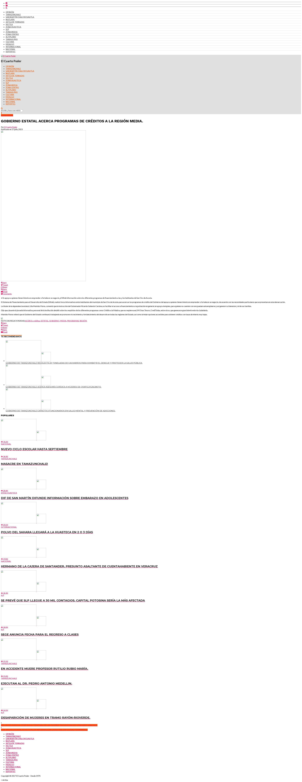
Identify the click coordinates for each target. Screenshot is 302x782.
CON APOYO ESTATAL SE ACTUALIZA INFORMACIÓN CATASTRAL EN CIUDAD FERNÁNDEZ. (44, 730)
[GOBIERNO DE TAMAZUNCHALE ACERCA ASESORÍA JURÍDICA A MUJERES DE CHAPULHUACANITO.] (28, 384)
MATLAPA (10, 19)
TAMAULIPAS (12, 39)
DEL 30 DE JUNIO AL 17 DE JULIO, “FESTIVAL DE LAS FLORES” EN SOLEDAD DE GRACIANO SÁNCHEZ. (49, 725)
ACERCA (29, 321)
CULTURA (10, 42)
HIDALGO (10, 44)
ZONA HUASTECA (13, 27)
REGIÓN (83, 321)
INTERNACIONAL (13, 47)
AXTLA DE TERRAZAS (15, 22)
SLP (7, 29)
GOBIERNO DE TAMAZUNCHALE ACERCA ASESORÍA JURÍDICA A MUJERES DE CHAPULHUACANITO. (53, 387)
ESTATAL (44, 321)
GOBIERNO (54, 321)
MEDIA (63, 321)
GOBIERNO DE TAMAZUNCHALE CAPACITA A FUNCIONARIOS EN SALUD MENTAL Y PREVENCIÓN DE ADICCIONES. (60, 411)
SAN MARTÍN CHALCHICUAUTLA (20, 17)
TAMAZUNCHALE (13, 14)
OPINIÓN (10, 12)
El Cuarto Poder (10, 127)
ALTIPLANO (11, 37)
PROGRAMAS (73, 321)
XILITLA (9, 24)
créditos (36, 321)
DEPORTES (10, 52)
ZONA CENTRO (12, 34)
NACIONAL (10, 49)
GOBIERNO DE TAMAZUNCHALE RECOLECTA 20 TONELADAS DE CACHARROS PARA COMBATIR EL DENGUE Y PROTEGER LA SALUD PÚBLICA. (74, 363)
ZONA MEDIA (11, 32)
